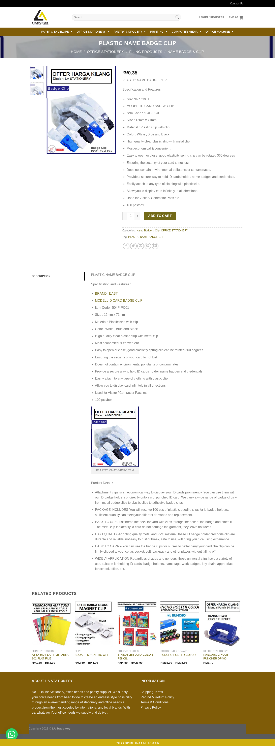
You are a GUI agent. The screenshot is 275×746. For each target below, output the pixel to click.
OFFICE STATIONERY (91, 31)
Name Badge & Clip (185, 52)
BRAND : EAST (106, 293)
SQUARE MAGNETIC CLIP (92, 654)
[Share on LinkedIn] (155, 246)
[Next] (110, 110)
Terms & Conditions (155, 702)
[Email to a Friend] (140, 246)
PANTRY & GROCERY (128, 31)
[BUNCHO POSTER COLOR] (179, 624)
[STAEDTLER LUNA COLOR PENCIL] (137, 624)
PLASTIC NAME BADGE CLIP (146, 236)
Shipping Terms (152, 692)
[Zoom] (52, 149)
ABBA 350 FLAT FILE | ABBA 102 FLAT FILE (50, 656)
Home (76, 52)
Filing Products (145, 52)
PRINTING (157, 31)
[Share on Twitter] (133, 246)
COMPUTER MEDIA (184, 31)
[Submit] (177, 17)
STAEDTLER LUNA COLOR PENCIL (135, 656)
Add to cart (160, 216)
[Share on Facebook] (126, 246)
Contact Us (236, 3)
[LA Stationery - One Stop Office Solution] (49, 17)
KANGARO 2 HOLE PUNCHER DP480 (215, 656)
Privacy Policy (151, 707)
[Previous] (53, 110)
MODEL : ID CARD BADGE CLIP (119, 300)
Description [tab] (41, 276)
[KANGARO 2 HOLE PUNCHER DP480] (222, 624)
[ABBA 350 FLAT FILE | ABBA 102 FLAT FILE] (51, 624)
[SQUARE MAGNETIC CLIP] (94, 624)
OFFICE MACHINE (218, 31)
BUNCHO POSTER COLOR (178, 654)
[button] (12, 734)
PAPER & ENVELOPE (55, 31)
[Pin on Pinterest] (148, 246)
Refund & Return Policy (157, 697)
